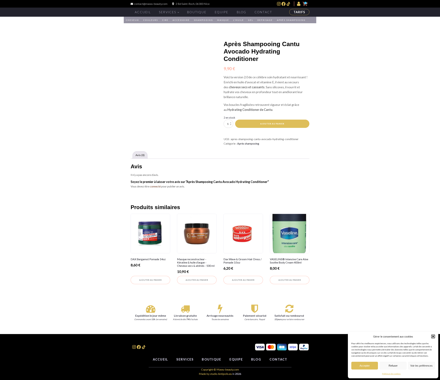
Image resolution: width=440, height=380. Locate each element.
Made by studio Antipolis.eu (215, 373)
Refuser (393, 365)
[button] (433, 336)
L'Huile (238, 20)
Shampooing (203, 20)
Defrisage (265, 20)
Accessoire (181, 20)
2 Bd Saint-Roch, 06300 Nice (193, 3)
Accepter (365, 365)
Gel (250, 20)
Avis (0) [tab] (140, 155)
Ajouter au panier (272, 123)
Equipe (221, 12)
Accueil (143, 12)
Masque (223, 20)
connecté (155, 186)
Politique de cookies (391, 373)
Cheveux (132, 20)
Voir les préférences (421, 365)
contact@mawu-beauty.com (150, 3)
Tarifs (299, 12)
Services (167, 12)
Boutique (196, 12)
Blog (241, 12)
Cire (165, 20)
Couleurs (150, 20)
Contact (263, 12)
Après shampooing (291, 20)
